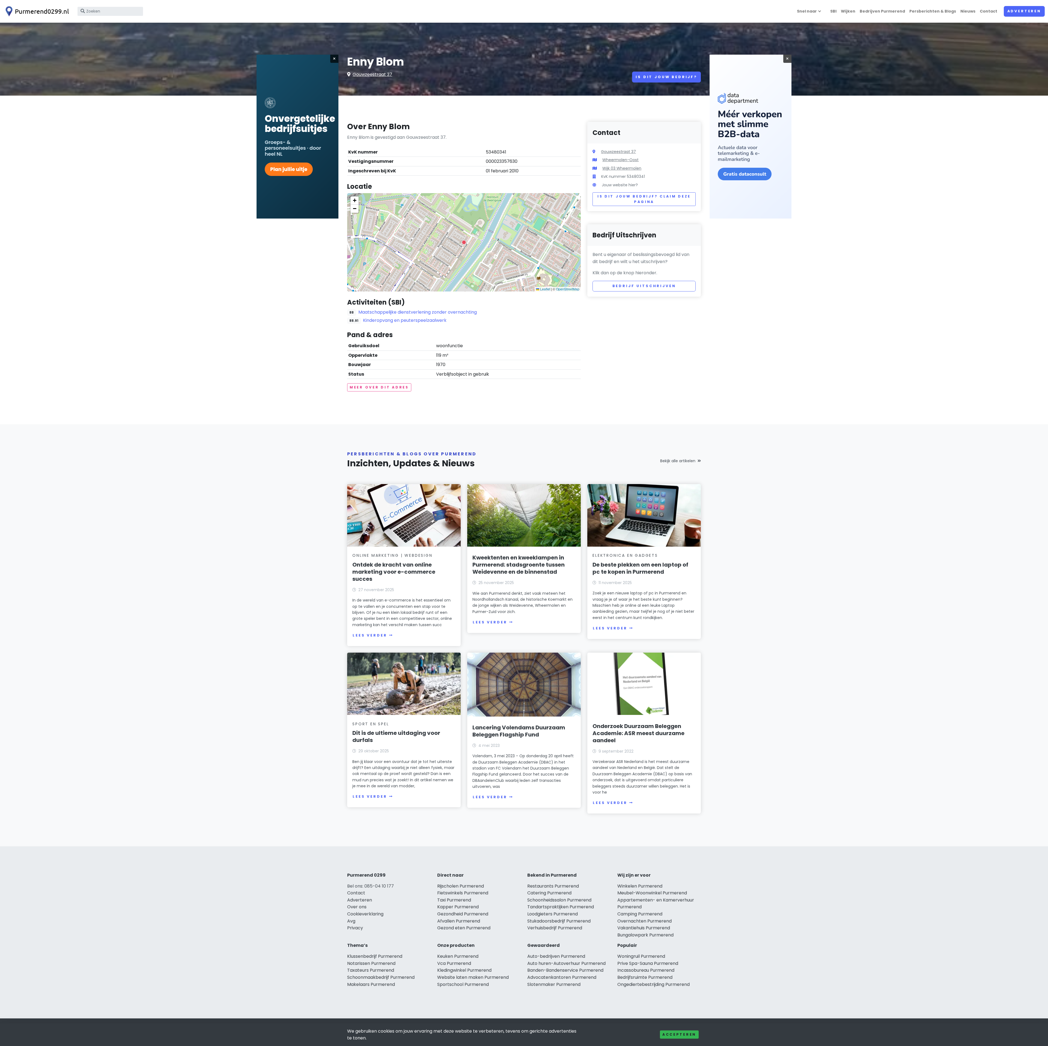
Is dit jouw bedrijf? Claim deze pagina (644, 199)
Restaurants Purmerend (553, 886)
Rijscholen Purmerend (460, 886)
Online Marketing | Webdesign (392, 555)
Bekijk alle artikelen (677, 461)
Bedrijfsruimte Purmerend (644, 977)
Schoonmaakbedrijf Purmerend (381, 977)
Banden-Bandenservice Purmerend (565, 970)
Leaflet (544, 289)
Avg (351, 921)
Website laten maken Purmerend (473, 977)
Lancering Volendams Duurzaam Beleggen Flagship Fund (518, 731)
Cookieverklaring (365, 914)
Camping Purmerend (639, 914)
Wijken (848, 11)
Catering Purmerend (549, 893)
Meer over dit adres (379, 387)
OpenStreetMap (567, 289)
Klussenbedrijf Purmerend (374, 956)
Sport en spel (370, 724)
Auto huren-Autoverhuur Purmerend (566, 963)
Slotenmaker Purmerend (553, 984)
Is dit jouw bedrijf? (666, 77)
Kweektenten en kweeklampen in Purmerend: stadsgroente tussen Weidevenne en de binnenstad (518, 565)
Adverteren (1024, 11)
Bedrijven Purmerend (882, 11)
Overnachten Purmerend (644, 921)
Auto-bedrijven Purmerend (556, 956)
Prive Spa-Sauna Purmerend (647, 963)
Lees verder (370, 635)
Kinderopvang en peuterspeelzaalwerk (404, 320)
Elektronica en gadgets (625, 555)
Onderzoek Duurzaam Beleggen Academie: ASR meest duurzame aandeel (638, 733)
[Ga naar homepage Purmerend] (36, 11)
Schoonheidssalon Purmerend (559, 900)
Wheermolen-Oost (620, 160)
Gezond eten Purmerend (463, 928)
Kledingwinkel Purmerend (464, 970)
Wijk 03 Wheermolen (621, 168)
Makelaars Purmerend (371, 984)
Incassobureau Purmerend (645, 970)
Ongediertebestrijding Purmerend (653, 984)
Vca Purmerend (454, 963)
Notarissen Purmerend (371, 963)
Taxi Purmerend (454, 900)
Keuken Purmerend (457, 956)
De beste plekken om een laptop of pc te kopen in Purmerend (640, 568)
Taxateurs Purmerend (370, 970)
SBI (833, 11)
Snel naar (807, 11)
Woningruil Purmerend (641, 956)
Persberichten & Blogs (932, 11)
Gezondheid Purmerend (462, 914)
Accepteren (679, 1034)
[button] (464, 242)
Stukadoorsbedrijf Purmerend (559, 921)
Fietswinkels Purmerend (462, 893)
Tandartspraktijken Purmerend (560, 907)
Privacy (355, 928)
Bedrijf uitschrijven (644, 286)
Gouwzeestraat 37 (372, 74)
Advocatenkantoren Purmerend (561, 977)
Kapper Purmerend (458, 907)
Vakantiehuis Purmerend (643, 928)
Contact (988, 11)
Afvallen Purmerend (458, 921)
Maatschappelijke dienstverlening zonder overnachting (417, 312)
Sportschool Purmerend (463, 984)
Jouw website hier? (620, 185)
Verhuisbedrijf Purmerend (554, 928)
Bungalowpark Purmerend (645, 935)
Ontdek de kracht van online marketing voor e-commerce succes (393, 572)
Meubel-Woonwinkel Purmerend (652, 893)
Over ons (357, 907)
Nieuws (967, 11)
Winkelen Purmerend (639, 886)
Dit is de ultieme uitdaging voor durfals (396, 736)
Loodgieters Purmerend (552, 914)
